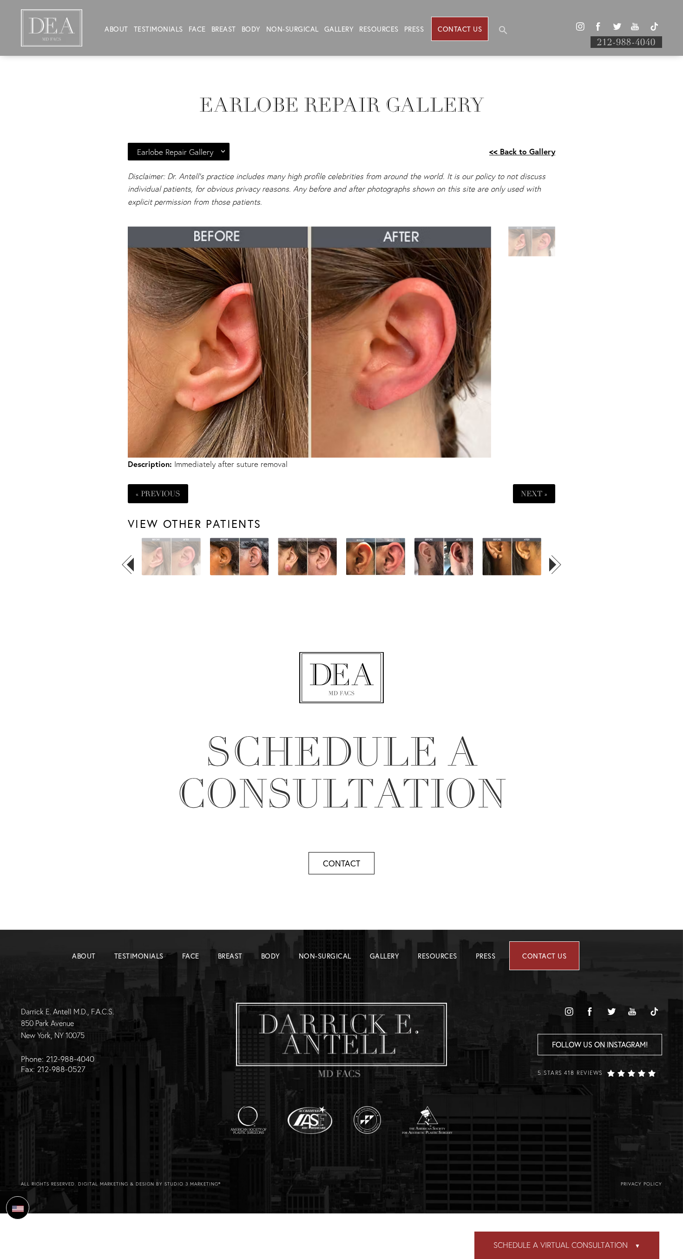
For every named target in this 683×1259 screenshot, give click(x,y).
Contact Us (460, 28)
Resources (379, 28)
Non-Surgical (292, 28)
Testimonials (158, 28)
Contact (341, 863)
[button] (579, 26)
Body (251, 28)
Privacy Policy (641, 1184)
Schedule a (341, 773)
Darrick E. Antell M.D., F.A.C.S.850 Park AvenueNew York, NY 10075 (67, 1023)
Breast (223, 28)
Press (414, 28)
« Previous (158, 494)
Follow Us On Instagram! (600, 1044)
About (116, 28)
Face (197, 28)
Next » (534, 494)
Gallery (339, 28)
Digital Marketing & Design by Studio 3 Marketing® (149, 1184)
